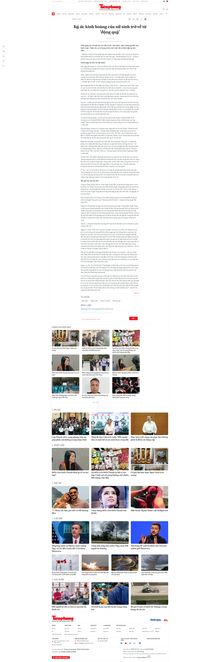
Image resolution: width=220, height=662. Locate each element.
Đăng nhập (84, 309)
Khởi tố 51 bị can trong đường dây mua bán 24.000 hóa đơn (94, 349)
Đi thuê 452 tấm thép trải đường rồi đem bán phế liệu (95, 396)
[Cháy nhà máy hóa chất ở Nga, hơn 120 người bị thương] (110, 532)
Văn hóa (129, 14)
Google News (145, 19)
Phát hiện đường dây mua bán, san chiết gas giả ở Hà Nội (64, 396)
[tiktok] (131, 643)
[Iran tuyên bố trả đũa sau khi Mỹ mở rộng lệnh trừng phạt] (95, 562)
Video (161, 14)
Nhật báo (68, 625)
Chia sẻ (3, 51)
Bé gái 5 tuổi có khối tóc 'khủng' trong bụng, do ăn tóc (149, 608)
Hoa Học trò (126, 1)
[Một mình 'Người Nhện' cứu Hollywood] (149, 497)
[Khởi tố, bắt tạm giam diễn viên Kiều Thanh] (126, 362)
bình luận (141, 19)
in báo (137, 19)
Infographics (121, 625)
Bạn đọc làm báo (61, 657)
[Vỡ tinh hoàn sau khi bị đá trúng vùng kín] (110, 593)
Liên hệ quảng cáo (81, 638)
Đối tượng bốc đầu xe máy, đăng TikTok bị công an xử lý (123, 396)
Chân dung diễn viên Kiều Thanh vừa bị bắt (108, 511)
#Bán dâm (94, 301)
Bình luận (3, 61)
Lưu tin (3, 56)
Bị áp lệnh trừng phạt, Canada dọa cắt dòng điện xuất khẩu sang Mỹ (64, 573)
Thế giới (91, 14)
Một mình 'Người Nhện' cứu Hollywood (149, 510)
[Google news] (140, 643)
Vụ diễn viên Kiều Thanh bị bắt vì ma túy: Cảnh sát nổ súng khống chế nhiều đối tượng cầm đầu (125, 350)
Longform (107, 625)
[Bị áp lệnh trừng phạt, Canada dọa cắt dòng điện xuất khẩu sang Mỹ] (65, 562)
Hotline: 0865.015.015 (85, 1)
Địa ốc (78, 14)
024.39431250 (58, 645)
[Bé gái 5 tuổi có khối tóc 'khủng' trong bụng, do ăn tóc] (149, 593)
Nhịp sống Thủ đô (56, 634)
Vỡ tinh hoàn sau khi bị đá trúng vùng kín (109, 608)
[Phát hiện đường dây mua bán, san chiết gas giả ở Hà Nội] (65, 385)
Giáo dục (141, 14)
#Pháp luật (116, 301)
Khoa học (148, 14)
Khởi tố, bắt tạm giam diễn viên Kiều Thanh (125, 374)
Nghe (3, 46)
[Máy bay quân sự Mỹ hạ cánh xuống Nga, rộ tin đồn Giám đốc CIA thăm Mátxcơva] (70, 532)
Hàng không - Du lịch (148, 631)
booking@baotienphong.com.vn (85, 643)
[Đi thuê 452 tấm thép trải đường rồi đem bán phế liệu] (96, 385)
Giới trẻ (97, 14)
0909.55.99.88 (81, 641)
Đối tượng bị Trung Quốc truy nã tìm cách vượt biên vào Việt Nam (95, 374)
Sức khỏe (84, 14)
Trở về (3, 66)
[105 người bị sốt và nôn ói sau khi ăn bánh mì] (70, 593)
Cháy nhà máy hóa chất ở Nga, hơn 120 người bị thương (109, 547)
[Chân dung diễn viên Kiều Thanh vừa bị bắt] (110, 497)
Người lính (118, 14)
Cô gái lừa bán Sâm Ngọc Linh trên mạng (64, 349)
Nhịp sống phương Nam (71, 634)
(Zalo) (87, 641)
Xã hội (58, 14)
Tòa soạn (136, 1)
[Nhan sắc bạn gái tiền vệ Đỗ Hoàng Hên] (70, 497)
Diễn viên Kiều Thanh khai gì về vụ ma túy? (65, 374)
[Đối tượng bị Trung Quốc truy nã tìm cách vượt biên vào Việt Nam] (96, 362)
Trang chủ (53, 13)
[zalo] (135, 643)
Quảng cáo (144, 1)
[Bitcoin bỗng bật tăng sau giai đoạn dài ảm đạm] (124, 562)
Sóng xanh (71, 14)
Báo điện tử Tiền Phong (110, 7)
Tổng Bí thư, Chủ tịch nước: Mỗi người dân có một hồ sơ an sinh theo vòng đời (109, 438)
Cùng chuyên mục (61, 327)
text (133, 19)
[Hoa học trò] (166, 620)
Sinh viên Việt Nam (114, 1)
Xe (124, 14)
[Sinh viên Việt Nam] (155, 620)
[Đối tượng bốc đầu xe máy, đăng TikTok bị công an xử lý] (126, 385)
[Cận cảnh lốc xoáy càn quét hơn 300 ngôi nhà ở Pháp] (154, 562)
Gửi (133, 318)
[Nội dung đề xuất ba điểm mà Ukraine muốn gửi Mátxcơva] (149, 532)
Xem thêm (166, 13)
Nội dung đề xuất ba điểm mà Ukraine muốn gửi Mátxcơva (149, 547)
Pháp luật (104, 14)
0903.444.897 (104, 641)
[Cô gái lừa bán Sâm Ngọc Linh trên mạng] (65, 338)
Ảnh (79, 625)
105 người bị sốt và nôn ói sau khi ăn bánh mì (69, 608)
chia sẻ (129, 19)
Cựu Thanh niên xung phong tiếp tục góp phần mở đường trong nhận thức (69, 438)
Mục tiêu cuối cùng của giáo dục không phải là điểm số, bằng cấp (149, 438)
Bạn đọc (131, 631)
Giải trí (135, 14)
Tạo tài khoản (95, 309)
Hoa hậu (155, 14)
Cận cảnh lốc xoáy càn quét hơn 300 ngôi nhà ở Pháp (154, 573)
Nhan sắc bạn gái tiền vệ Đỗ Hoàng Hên (70, 511)
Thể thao (111, 14)
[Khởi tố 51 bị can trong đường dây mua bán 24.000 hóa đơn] (96, 338)
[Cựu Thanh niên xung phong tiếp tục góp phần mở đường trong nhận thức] (70, 424)
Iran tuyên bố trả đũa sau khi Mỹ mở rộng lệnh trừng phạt (95, 573)
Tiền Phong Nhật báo (100, 1)
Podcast (93, 625)
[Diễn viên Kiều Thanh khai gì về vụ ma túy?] (65, 362)
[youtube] (167, 1)
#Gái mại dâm (105, 301)
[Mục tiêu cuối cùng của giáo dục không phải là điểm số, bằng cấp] (149, 424)
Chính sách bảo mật (153, 638)
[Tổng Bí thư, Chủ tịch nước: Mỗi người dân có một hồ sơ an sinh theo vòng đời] (110, 424)
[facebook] (164, 1)
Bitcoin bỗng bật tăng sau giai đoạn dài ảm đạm (124, 573)
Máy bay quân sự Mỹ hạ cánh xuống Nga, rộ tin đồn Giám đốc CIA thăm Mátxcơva (69, 548)
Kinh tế (64, 14)
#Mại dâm (85, 301)
